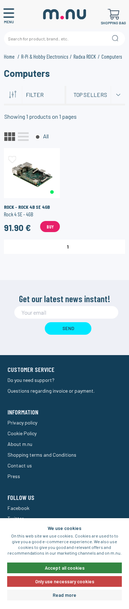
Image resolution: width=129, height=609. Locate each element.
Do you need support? (31, 380)
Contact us (20, 465)
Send (68, 328)
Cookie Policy (22, 433)
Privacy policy (22, 422)
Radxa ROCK (84, 56)
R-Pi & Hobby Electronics (44, 56)
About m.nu (20, 444)
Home (10, 56)
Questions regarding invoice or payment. (51, 391)
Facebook (18, 508)
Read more (64, 595)
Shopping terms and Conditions (42, 455)
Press (14, 476)
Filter (35, 94)
